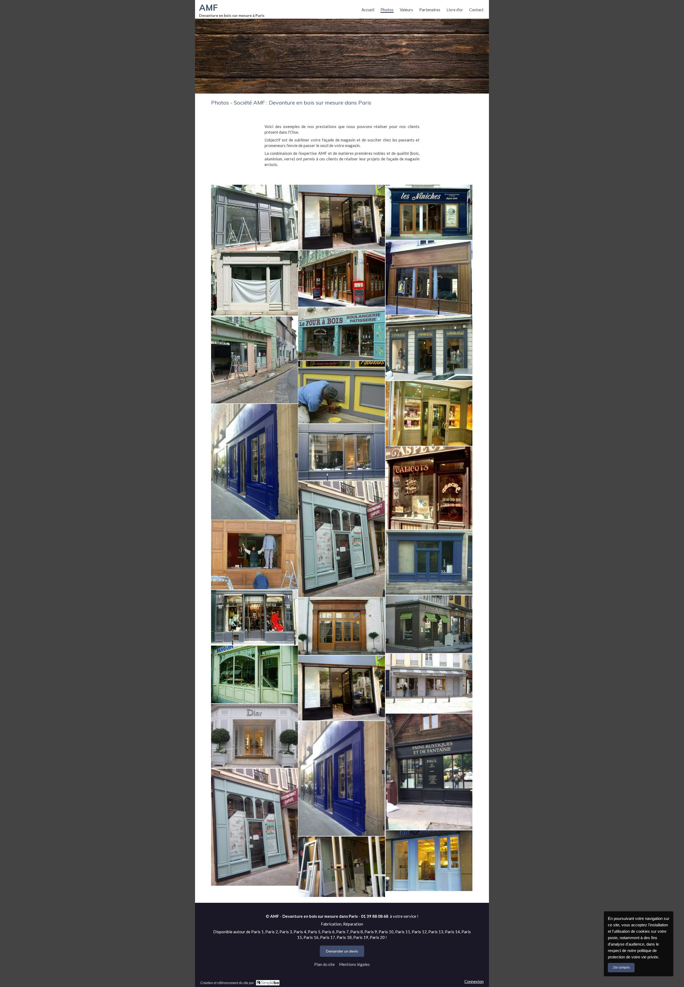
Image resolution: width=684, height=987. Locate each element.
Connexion (474, 981)
